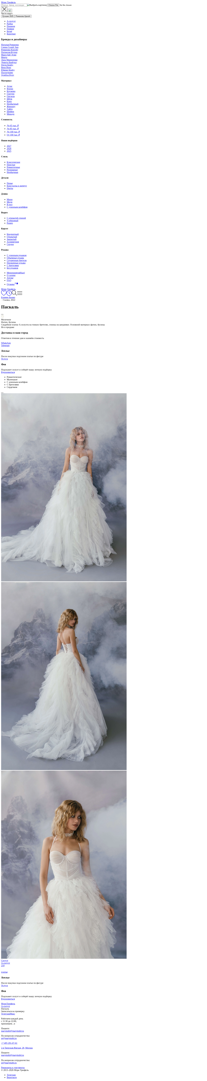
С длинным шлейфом (17, 207)
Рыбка (10, 24)
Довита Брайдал (9, 62)
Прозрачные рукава (16, 263)
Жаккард (11, 106)
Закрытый (11, 239)
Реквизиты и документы (13, 1067)
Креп (9, 101)
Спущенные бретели (17, 260)
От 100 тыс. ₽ (13, 135)
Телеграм (11, 1075)
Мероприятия (16, 273)
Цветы (10, 188)
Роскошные (12, 170)
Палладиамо (7, 72)
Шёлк (9, 99)
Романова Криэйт (23, 16)
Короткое (11, 34)
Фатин (10, 89)
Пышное (11, 26)
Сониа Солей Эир (9, 47)
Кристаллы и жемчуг (17, 186)
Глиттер (10, 94)
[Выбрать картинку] (10, 10)
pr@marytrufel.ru (9, 1038)
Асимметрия (13, 242)
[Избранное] (3, 295)
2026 (9, 148)
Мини (10, 199)
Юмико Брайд (8, 70)
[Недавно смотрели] (9, 295)
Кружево (11, 91)
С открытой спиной (16, 218)
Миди (9, 202)
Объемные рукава (15, 258)
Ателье (10, 278)
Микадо (10, 114)
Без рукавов (12, 268)
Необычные (12, 172)
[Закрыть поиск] (4, 9)
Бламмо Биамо (8, 297)
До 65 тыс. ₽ (13, 125)
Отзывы (11, 284)
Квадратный (13, 234)
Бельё (9, 31)
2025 (9, 151)
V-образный (12, 220)
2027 (9, 146)
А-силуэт (11, 21)
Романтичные (13, 167)
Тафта (10, 109)
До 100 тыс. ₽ (13, 132)
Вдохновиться (8, 372)
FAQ (9, 280)
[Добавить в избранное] (2, 314)
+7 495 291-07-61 (9, 1043)
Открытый (12, 237)
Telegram (5, 345)
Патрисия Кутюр (9, 52)
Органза (11, 96)
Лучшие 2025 (7, 16)
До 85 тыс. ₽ (13, 128)
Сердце (10, 244)
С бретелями (13, 265)
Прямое (10, 29)
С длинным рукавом (16, 255)
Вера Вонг (6, 67)
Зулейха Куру (7, 75)
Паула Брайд (7, 65)
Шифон (10, 111)
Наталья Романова (10, 44)
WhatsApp (6, 343)
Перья (10, 183)
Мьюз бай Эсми (8, 55)
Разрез (10, 223)
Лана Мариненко (9, 60)
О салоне (11, 275)
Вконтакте (12, 1077)
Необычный (12, 104)
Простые (11, 164)
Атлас (9, 86)
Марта (4, 57)
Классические (13, 162)
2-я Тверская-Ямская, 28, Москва (17, 1048)
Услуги (4, 359)
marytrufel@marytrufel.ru (12, 1031)
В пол (9, 204)
